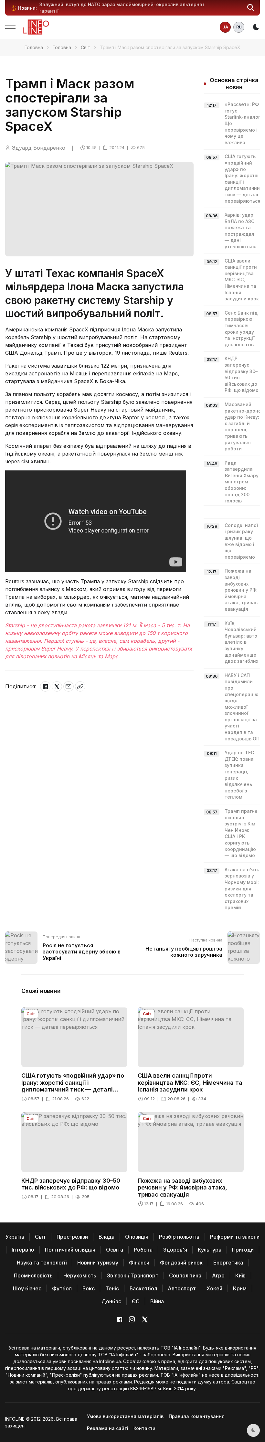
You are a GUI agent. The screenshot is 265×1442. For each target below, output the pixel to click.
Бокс (88, 1288)
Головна (34, 47)
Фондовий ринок (181, 1262)
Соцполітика (185, 1275)
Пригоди (243, 1249)
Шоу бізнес (27, 1288)
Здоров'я (175, 1249)
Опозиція (136, 1236)
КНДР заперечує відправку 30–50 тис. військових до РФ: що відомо (70, 1184)
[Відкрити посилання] (80, 686)
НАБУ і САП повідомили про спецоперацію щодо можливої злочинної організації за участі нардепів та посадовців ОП (242, 707)
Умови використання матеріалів (125, 1416)
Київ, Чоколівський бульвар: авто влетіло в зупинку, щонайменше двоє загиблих (241, 642)
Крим (240, 1288)
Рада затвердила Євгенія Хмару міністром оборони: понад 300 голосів (242, 482)
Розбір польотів (179, 1236)
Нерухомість (79, 1275)
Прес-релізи (72, 1236)
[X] (57, 686)
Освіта (114, 1249)
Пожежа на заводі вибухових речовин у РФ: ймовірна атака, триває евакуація (241, 590)
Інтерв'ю (23, 1249)
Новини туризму (97, 1262)
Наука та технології (42, 1262)
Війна (157, 1301)
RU (239, 27)
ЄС (136, 1301)
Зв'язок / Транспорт (132, 1275)
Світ (85, 47)
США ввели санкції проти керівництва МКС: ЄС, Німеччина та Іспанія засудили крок (242, 280)
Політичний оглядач (70, 1249)
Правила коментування (197, 1416)
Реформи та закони (235, 1236)
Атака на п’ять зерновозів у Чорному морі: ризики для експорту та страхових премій (242, 888)
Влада (106, 1236)
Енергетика (228, 1262)
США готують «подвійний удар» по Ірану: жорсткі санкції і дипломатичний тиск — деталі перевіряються (72, 1086)
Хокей (214, 1288)
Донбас (111, 1301)
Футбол (62, 1288)
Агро (218, 1275)
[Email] (68, 686)
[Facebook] (45, 686)
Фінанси (139, 1262)
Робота (143, 1249)
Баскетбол (143, 1288)
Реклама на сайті (107, 1428)
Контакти (144, 1428)
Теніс (112, 1288)
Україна (14, 1236)
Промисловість (33, 1275)
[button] (251, 8)
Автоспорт (182, 1288)
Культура (209, 1249)
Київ (240, 1275)
